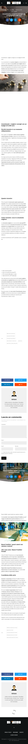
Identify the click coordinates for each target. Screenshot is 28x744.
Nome (2, 440)
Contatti (21, 732)
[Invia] (19, 19)
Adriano (7, 9)
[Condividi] (7, 19)
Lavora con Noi (14, 735)
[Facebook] (14, 727)
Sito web (16, 446)
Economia (12, 9)
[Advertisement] (14, 42)
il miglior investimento (11, 338)
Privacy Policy (8, 732)
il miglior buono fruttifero (12, 632)
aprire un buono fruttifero (12, 627)
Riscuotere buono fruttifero (12, 637)
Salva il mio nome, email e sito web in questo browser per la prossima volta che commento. (13, 453)
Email (2, 446)
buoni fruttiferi (10, 630)
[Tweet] (11, 19)
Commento (3, 424)
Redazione (15, 732)
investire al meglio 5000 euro (12, 343)
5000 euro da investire (11, 333)
